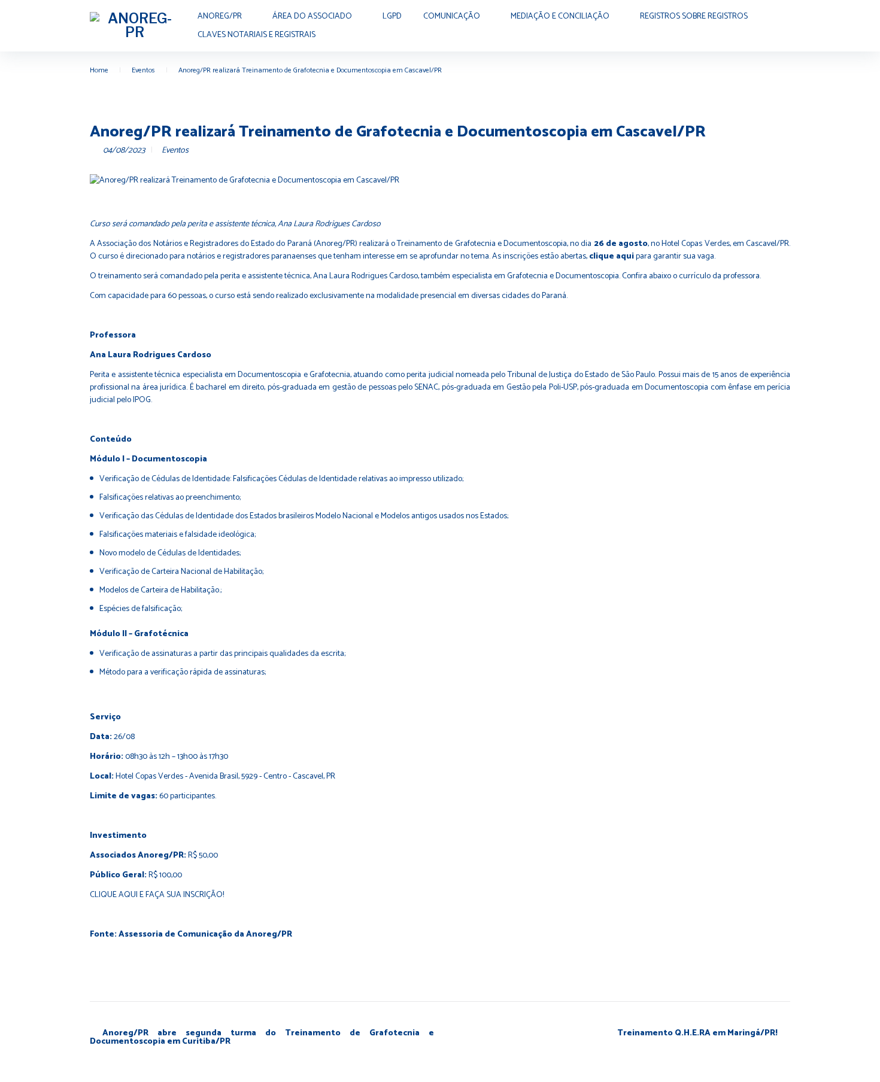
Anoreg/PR (220, 16)
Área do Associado (312, 16)
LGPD (392, 16)
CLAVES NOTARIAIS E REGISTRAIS (256, 35)
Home (99, 70)
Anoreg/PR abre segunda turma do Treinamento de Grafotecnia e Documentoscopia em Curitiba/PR (262, 1037)
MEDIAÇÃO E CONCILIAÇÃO (560, 16)
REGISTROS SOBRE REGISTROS (694, 16)
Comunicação (451, 16)
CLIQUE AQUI (114, 895)
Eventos (143, 70)
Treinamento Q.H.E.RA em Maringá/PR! (697, 1033)
